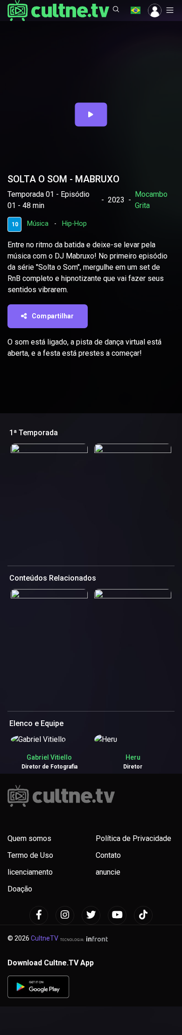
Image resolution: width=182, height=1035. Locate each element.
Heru (133, 757)
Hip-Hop (74, 224)
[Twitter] (91, 915)
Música (38, 224)
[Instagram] (65, 915)
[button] (116, 10)
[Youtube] (117, 915)
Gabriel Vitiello (49, 757)
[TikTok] (143, 915)
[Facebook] (38, 915)
